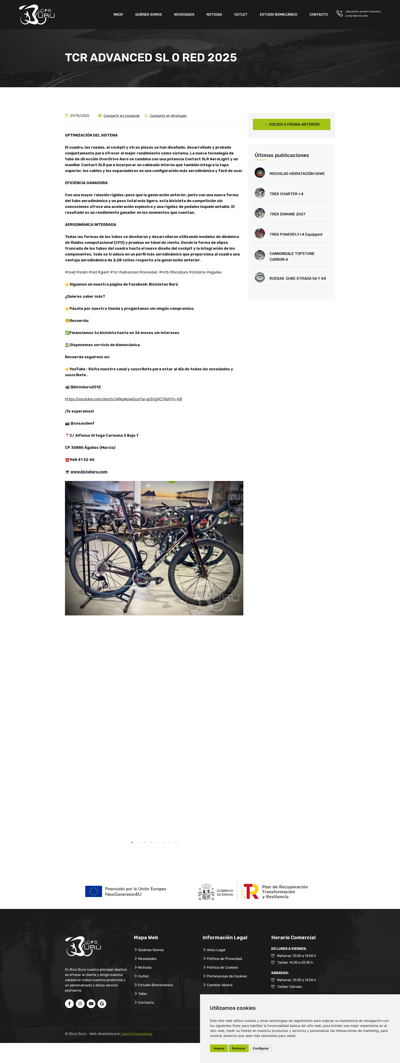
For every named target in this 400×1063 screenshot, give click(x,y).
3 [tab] (145, 842)
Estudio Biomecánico (155, 985)
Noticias (144, 967)
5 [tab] (157, 842)
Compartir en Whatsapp (168, 116)
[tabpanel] (154, 548)
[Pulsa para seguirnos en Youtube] (91, 1004)
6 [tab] (163, 842)
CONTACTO (319, 14)
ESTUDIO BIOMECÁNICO (278, 14)
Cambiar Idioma (219, 985)
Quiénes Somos (150, 950)
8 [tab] (176, 842)
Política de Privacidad (224, 959)
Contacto (145, 1002)
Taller (142, 994)
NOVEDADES (184, 14)
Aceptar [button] (219, 1048)
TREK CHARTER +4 (287, 194)
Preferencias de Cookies (226, 976)
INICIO (118, 14)
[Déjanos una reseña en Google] (102, 1004)
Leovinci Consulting (136, 1034)
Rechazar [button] (238, 1048)
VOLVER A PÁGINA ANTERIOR (294, 124)
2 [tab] (138, 842)
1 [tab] (132, 842)
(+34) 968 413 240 (356, 15)
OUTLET (241, 14)
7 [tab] (170, 842)
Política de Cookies (222, 967)
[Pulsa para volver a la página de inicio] (37, 14)
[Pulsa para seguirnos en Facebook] (69, 1004)
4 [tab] (151, 842)
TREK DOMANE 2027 (287, 214)
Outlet (143, 976)
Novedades (147, 959)
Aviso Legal (215, 950)
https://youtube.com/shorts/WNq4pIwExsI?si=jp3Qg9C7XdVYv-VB (123, 399)
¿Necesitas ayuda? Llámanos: (363, 11)
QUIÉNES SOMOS (148, 14)
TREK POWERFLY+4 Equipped (296, 234)
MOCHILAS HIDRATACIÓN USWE (297, 173)
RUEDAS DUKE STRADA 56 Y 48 (298, 278)
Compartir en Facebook (122, 116)
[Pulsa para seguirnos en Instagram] (80, 1004)
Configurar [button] (261, 1048)
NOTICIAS (214, 14)
